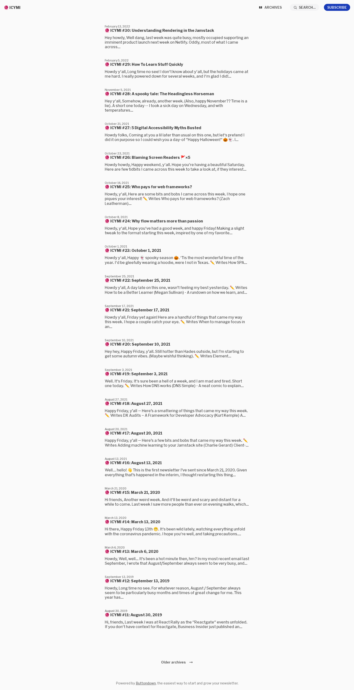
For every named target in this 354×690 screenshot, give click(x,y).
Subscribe (337, 7)
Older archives (174, 662)
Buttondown (146, 683)
